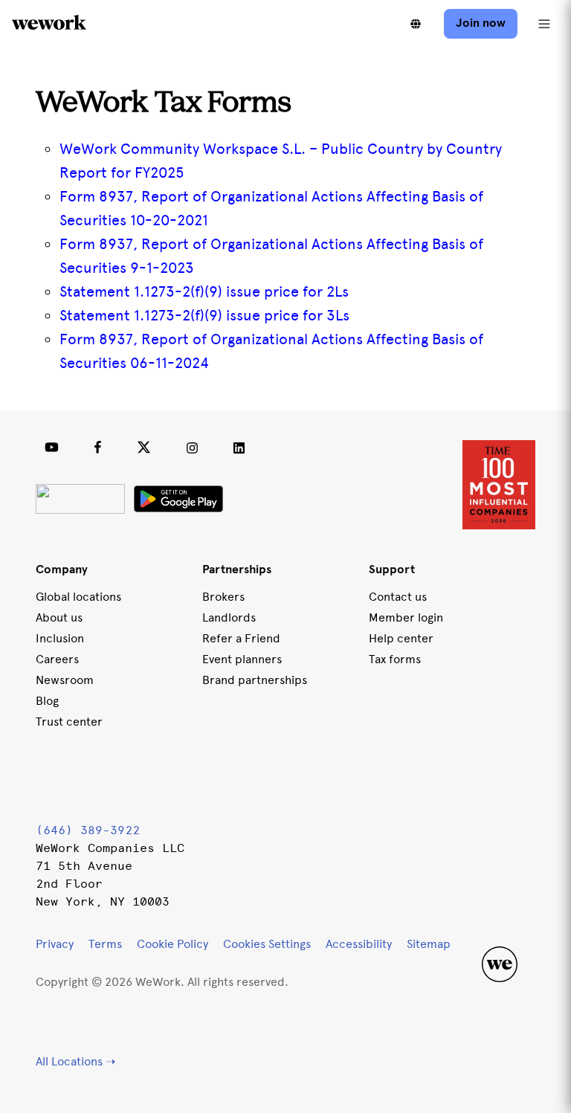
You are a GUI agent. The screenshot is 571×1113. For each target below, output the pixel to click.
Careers (57, 659)
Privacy (55, 944)
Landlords (229, 617)
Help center (401, 638)
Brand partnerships (254, 680)
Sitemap (429, 944)
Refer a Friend (241, 638)
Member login (406, 617)
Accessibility (359, 944)
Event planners (242, 659)
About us (59, 617)
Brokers (223, 597)
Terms (105, 944)
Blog (47, 701)
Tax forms (395, 659)
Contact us (398, 597)
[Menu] (544, 24)
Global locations (78, 597)
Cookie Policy (172, 944)
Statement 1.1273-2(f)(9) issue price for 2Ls (204, 291)
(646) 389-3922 (88, 830)
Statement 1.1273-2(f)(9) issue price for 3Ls (204, 315)
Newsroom (65, 680)
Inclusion (60, 638)
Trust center (69, 721)
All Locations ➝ (75, 1061)
